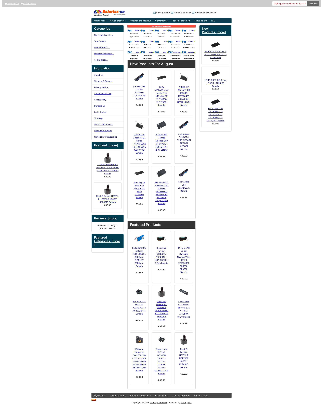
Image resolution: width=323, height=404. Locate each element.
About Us (98, 75)
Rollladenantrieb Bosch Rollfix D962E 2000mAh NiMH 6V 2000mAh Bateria (139, 257)
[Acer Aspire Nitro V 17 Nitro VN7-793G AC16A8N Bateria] (139, 173)
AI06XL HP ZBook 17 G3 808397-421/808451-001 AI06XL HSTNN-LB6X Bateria (183, 96)
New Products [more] (214, 30)
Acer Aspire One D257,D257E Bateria (184, 186)
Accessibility (100, 99)
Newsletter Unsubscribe (105, 137)
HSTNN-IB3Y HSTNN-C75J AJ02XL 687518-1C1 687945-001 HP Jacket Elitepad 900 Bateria (161, 193)
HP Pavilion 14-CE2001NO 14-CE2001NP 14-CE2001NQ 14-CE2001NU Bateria (215, 114)
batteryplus (186, 402)
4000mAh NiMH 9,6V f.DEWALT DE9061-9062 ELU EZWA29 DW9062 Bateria (107, 169)
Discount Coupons (103, 130)
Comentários (161, 20)
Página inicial (99, 20)
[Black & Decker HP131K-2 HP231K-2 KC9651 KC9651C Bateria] (184, 340)
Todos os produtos (181, 20)
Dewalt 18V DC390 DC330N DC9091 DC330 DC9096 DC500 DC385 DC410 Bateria (161, 361)
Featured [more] (106, 145)
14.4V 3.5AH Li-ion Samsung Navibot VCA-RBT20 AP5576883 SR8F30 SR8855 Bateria (183, 260)
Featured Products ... (104, 53)
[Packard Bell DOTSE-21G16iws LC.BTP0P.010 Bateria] (139, 77)
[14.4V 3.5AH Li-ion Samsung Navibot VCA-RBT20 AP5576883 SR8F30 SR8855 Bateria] (184, 238)
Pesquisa (313, 3)
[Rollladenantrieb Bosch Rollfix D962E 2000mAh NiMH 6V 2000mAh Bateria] (139, 238)
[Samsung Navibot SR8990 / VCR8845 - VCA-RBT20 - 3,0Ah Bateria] (161, 238)
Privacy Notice (101, 87)
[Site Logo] (114, 12)
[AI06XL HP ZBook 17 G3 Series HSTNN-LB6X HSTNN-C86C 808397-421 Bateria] (139, 125)
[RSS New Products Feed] (93, 399)
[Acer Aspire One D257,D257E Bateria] (184, 172)
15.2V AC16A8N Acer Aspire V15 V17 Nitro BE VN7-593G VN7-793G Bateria (161, 96)
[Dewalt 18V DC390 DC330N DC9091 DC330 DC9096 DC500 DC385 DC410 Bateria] (161, 340)
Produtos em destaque (140, 20)
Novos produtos (118, 20)
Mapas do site (200, 20)
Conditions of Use (102, 93)
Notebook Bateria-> (103, 35)
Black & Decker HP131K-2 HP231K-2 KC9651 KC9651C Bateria (107, 199)
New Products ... (102, 47)
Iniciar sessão (29, 3)
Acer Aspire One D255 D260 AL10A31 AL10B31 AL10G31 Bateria (184, 141)
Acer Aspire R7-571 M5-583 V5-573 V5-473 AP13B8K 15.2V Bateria (183, 309)
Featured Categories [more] (107, 241)
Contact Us (99, 106)
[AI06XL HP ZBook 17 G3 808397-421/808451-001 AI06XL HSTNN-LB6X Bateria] (184, 77)
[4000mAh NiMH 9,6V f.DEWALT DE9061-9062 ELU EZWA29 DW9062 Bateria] (161, 292)
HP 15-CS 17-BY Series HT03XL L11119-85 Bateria (215, 83)
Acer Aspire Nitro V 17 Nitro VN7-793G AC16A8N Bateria (139, 190)
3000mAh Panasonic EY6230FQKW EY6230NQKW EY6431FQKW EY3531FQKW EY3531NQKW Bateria (139, 360)
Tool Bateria (100, 41)
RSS (213, 20)
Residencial (13, 3)
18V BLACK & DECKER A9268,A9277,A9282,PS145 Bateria (139, 307)
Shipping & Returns (103, 81)
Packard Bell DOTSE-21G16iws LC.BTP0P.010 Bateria (139, 92)
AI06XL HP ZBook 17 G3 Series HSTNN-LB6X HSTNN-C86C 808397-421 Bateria (139, 143)
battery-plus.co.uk (158, 402)
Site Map (98, 118)
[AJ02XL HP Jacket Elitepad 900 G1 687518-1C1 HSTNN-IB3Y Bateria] (161, 125)
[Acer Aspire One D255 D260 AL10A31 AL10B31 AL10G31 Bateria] (184, 124)
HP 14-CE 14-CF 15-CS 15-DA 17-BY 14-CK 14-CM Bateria (215, 54)
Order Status (100, 112)
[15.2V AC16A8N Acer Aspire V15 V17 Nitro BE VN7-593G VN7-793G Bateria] (161, 77)
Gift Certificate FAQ (103, 124)
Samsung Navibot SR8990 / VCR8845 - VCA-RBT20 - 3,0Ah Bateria (161, 255)
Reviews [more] (105, 218)
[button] (318, 391)
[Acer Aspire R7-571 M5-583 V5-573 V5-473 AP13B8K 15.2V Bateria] (184, 292)
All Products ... (101, 60)
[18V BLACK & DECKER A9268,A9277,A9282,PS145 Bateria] (139, 292)
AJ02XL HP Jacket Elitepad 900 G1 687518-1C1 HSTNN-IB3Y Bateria (161, 142)
